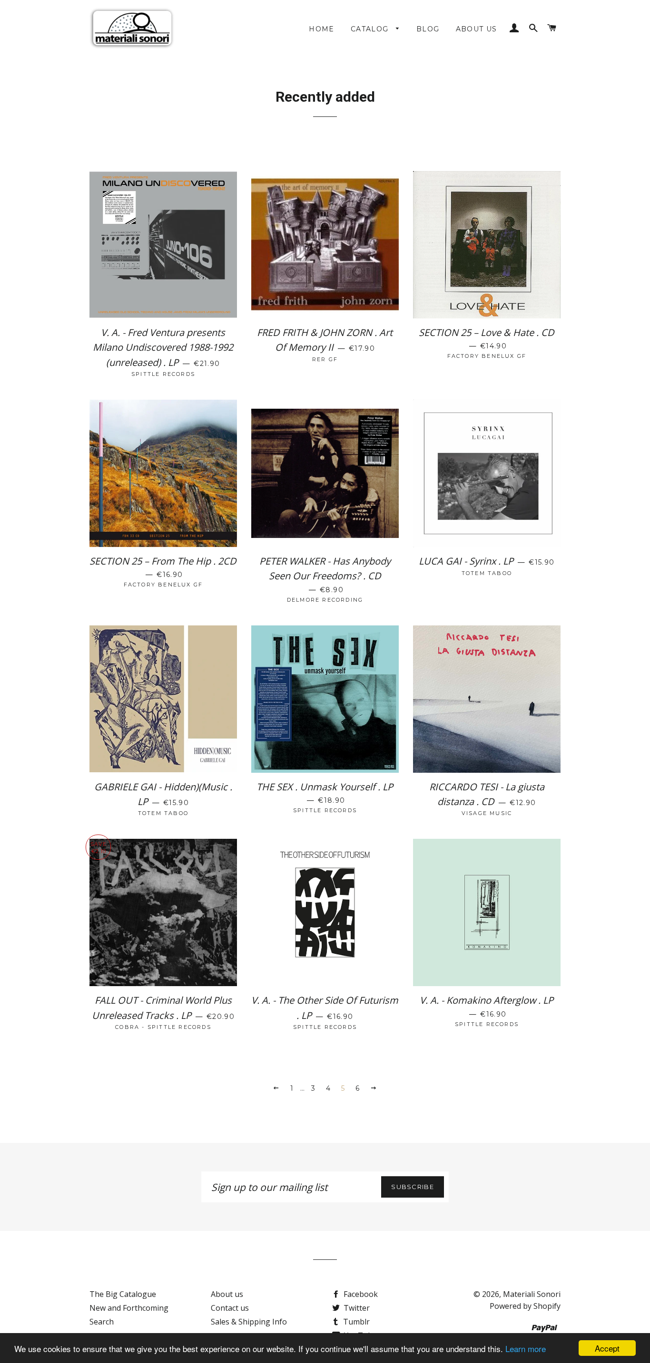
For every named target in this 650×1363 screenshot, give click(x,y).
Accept (607, 1348)
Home (322, 29)
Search (101, 1321)
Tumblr (355, 1321)
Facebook (360, 1294)
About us (476, 29)
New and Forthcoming (128, 1308)
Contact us (230, 1308)
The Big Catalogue (122, 1294)
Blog (428, 29)
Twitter (356, 1308)
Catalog (371, 29)
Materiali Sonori (532, 1294)
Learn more (525, 1348)
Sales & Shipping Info (249, 1321)
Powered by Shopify (525, 1306)
